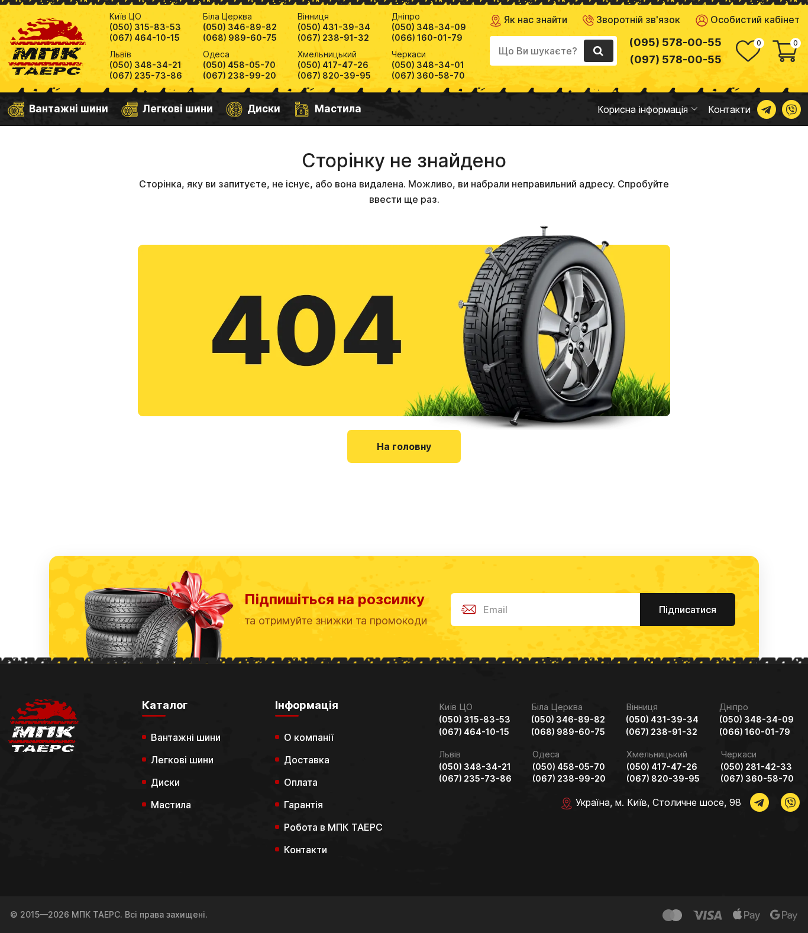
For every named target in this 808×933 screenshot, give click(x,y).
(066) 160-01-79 (427, 38)
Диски (263, 109)
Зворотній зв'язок (637, 19)
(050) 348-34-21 (145, 65)
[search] (598, 51)
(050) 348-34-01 (428, 65)
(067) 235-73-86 (145, 75)
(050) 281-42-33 (756, 767)
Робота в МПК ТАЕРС (333, 827)
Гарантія (303, 805)
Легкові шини (178, 109)
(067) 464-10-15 (144, 38)
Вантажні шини (68, 109)
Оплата (301, 782)
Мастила (338, 109)
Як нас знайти (534, 19)
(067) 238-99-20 (239, 75)
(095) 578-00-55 (675, 42)
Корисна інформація (642, 109)
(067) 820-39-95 (334, 75)
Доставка (306, 760)
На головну (404, 446)
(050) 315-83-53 (145, 27)
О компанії (308, 737)
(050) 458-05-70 (239, 65)
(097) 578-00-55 (675, 59)
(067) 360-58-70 (428, 75)
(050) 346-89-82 (240, 27)
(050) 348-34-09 (429, 27)
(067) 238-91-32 (333, 38)
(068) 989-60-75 (240, 38)
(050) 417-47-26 (333, 65)
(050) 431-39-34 (334, 27)
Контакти (729, 109)
